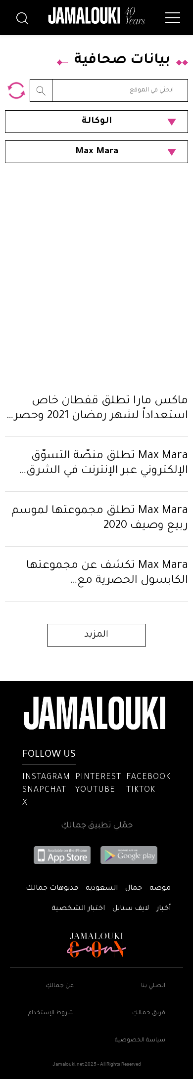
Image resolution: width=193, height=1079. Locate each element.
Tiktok (140, 790)
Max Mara (96, 152)
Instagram (46, 777)
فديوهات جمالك (52, 889)
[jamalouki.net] (96, 15)
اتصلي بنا (153, 986)
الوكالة (97, 122)
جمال (133, 889)
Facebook (148, 777)
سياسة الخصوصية (140, 1040)
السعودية (102, 889)
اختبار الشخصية (78, 909)
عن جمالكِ (60, 986)
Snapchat (44, 790)
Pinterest (98, 777)
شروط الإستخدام (51, 1013)
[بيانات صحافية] (16, 90)
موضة (160, 889)
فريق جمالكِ (148, 1013)
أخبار (163, 909)
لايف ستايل (130, 909)
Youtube (95, 790)
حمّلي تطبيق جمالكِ (97, 825)
